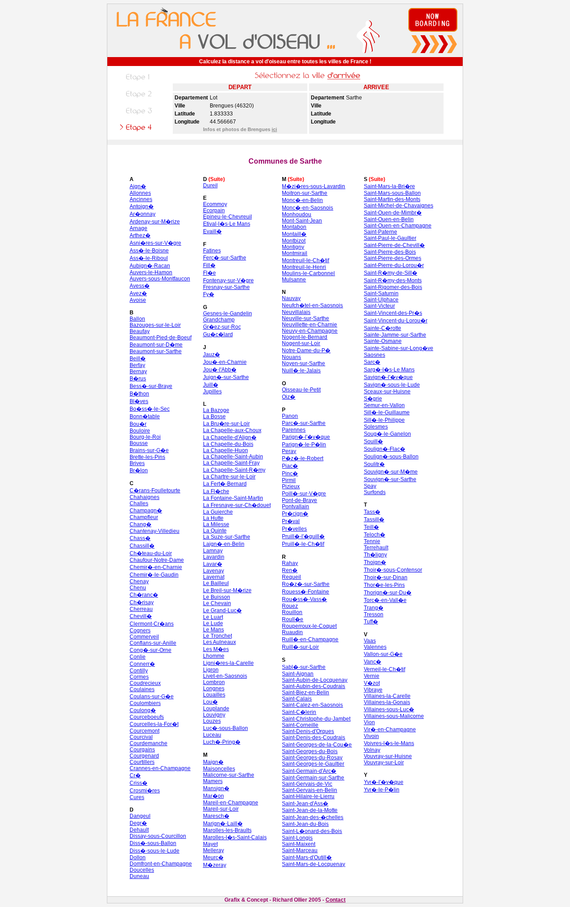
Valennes (375, 647)
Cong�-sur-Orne (150, 650)
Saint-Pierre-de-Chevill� (394, 245)
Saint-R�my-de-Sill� (390, 273)
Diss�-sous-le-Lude (154, 851)
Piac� (290, 466)
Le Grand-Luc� (222, 610)
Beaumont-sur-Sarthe (156, 351)
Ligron (211, 670)
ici (274, 129)
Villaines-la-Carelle (387, 696)
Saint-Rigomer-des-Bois (393, 287)
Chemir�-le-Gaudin (154, 575)
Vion (369, 722)
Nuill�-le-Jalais (301, 370)
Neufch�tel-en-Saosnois (312, 305)
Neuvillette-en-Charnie (309, 325)
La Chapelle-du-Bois (228, 444)
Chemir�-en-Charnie (156, 567)
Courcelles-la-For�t (154, 724)
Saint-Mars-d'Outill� (307, 857)
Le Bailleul (216, 583)
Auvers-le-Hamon (151, 272)
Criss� (138, 783)
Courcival (141, 737)
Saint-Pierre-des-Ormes (392, 258)
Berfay (137, 365)
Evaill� (212, 231)
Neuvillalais (296, 312)
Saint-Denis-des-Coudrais (313, 737)
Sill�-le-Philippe (384, 420)
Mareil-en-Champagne (230, 803)
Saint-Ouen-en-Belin (389, 219)
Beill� (138, 358)
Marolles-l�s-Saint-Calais (235, 837)
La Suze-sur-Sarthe (226, 537)
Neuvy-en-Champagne (310, 331)
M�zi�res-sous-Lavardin (313, 186)
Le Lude (213, 623)
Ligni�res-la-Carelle (228, 663)
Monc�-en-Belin (302, 200)
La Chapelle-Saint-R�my (234, 470)
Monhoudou (296, 214)
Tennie (372, 541)
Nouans (291, 357)
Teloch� (374, 535)
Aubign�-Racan (150, 266)
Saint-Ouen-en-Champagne (398, 226)
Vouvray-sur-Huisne (388, 756)
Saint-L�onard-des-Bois (312, 831)
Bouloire (140, 431)
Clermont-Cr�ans (152, 624)
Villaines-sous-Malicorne (394, 716)
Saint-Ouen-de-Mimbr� (393, 213)
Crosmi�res (145, 790)
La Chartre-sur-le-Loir (229, 477)
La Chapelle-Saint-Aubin (233, 457)
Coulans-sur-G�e (152, 696)
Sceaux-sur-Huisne (387, 391)
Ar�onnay (142, 214)
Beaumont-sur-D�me (156, 345)
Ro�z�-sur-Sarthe (306, 584)
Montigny (293, 247)
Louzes (212, 721)
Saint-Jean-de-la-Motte (310, 810)
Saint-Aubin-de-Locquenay (314, 680)
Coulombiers (145, 703)
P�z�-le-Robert (302, 458)
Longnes (213, 688)
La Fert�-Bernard (225, 484)
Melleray (213, 850)
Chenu (138, 588)
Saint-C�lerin (299, 712)
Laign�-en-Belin (223, 544)
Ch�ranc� (144, 595)
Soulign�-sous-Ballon (391, 457)
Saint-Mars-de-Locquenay (313, 864)
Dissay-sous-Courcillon (158, 836)
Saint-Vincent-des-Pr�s (393, 313)
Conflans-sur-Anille (153, 643)
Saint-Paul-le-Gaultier (390, 238)
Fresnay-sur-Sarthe (226, 287)
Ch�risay (142, 602)
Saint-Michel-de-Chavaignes (398, 205)
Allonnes (140, 193)
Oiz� (288, 397)
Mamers (213, 781)
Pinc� (290, 473)
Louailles (214, 695)
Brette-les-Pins (147, 457)
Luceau (212, 735)
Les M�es (216, 649)
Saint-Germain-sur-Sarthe (313, 778)
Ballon (137, 319)
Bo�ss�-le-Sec (150, 409)
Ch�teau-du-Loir (151, 553)
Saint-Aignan (298, 674)
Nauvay (291, 298)
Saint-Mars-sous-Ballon (392, 193)
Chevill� (141, 616)
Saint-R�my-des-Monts (393, 280)
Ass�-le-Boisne (149, 250)
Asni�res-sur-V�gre (155, 243)
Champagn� (146, 510)
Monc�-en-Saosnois (307, 208)
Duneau (139, 876)
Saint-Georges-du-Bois (310, 751)
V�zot (372, 683)
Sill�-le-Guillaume (387, 412)
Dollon (138, 857)
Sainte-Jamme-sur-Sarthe (395, 335)
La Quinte (215, 531)
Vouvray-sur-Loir (384, 762)
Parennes (293, 430)
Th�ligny (375, 555)
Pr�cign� (295, 514)
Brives (137, 463)
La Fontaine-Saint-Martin (233, 498)
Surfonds (375, 492)
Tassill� (374, 519)
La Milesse (216, 524)
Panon (290, 416)
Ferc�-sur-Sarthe (224, 258)
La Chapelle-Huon (225, 450)
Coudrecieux (145, 683)
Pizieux (291, 486)
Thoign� (375, 562)
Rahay (290, 563)
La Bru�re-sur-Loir (226, 424)
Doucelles (142, 870)
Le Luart (213, 617)
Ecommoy (215, 204)
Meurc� (213, 857)
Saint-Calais (297, 699)
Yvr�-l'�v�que (383, 782)
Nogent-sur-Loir (301, 343)
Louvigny (214, 715)
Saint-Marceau (300, 850)
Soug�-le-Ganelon (387, 434)
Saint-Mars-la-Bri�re (389, 186)
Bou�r (138, 424)
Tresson (373, 614)
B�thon (139, 394)
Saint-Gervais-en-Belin (309, 790)
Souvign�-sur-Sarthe (390, 479)
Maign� (213, 762)
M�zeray (214, 865)
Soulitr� (374, 464)
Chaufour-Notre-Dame (157, 560)
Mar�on (213, 796)
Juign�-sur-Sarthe (226, 377)
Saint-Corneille (300, 725)
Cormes (139, 677)
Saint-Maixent (298, 844)
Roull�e (292, 619)
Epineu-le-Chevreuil (227, 217)
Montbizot (293, 241)
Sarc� (372, 362)
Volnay (372, 750)
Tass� (372, 512)
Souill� (373, 441)
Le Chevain (217, 603)
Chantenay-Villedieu (154, 531)
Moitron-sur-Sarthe (304, 193)
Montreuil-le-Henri (304, 267)
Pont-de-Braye (299, 500)
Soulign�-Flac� (384, 449)
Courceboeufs (147, 717)
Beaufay (140, 331)
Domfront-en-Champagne (161, 864)
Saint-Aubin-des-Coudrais (313, 686)
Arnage (138, 228)
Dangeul (140, 816)
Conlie (138, 657)
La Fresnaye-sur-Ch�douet (237, 505)
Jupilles (212, 391)
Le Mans (213, 630)
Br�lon (139, 470)
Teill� (371, 527)
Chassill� (142, 546)
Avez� (138, 293)
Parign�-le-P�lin (304, 444)
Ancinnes (141, 199)
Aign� (138, 186)
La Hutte (213, 518)
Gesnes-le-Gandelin (227, 313)
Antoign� (142, 206)
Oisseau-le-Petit (301, 390)
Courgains (142, 749)
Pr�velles (294, 529)
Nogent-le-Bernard (304, 337)
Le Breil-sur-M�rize (227, 590)
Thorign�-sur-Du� (387, 593)
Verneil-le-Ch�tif (384, 669)
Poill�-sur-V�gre (304, 494)
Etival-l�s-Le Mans (226, 224)
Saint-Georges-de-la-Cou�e (317, 745)
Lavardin (213, 557)
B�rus (138, 378)
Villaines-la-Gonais (387, 702)
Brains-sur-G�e (149, 450)
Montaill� (294, 234)
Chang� (140, 524)
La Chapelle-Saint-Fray (231, 463)
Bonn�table (145, 416)
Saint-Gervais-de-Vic (307, 784)
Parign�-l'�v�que (306, 437)
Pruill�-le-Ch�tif (303, 544)
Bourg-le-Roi (145, 437)
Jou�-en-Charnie (225, 362)
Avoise (138, 300)
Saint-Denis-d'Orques (308, 731)
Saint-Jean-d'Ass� (305, 803)
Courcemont (144, 731)
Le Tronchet (217, 636)
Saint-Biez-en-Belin (305, 692)
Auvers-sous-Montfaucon (160, 279)
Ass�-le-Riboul (149, 258)
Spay (370, 486)
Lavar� (212, 564)
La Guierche (218, 512)
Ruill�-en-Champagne (310, 639)
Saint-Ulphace (381, 300)
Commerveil (144, 637)
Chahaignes (144, 497)
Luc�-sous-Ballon (225, 728)
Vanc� (372, 662)
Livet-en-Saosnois (225, 676)
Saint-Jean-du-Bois (305, 824)
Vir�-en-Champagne (390, 729)
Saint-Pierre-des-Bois (390, 252)
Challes (139, 503)
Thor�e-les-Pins (384, 585)
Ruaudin (292, 632)
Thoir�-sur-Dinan (385, 577)
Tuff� (371, 621)
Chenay (139, 581)
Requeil (291, 577)
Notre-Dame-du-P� (306, 350)
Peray (289, 451)
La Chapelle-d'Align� (229, 437)
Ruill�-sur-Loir (300, 647)
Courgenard (144, 756)
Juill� (210, 385)
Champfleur (144, 517)
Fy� (208, 294)
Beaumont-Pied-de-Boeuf (160, 337)
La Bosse (214, 416)
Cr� (135, 775)
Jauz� (211, 354)
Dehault (139, 830)
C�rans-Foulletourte (155, 490)
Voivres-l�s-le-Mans (389, 743)
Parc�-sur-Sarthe (304, 423)
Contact (336, 900)
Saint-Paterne (380, 232)
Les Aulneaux (219, 642)
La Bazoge (216, 410)
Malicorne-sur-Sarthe (228, 775)
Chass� (140, 538)
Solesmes (376, 427)
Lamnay (213, 551)
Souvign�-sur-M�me (391, 472)
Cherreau (141, 609)
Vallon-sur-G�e (383, 654)
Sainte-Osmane (383, 341)
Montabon (294, 227)
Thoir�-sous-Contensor (393, 570)
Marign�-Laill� (223, 823)
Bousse (139, 443)
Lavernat (213, 577)
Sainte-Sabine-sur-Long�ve (398, 348)
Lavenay (213, 571)
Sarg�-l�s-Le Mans (389, 370)
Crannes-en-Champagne (160, 768)
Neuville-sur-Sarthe (305, 318)
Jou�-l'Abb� (219, 370)
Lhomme (213, 656)
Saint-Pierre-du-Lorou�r (394, 265)
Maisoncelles (219, 769)
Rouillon (292, 612)
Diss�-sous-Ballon (153, 843)
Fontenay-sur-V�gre (228, 280)
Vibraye (373, 690)
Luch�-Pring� (221, 742)
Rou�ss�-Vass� (304, 599)
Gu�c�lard (218, 334)
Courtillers (142, 762)
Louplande (216, 708)
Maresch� (216, 816)
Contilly (139, 671)
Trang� (373, 608)
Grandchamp (219, 320)
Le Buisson (216, 597)
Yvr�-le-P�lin (381, 790)
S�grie (373, 399)
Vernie (371, 676)
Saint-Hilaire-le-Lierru (308, 796)
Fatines (212, 250)
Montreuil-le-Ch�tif (305, 260)
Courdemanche (148, 743)
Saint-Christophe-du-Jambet (316, 719)
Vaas (370, 641)
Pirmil (289, 480)
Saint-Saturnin (381, 293)
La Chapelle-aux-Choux (232, 430)
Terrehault (376, 547)
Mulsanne (294, 279)
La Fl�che (216, 491)
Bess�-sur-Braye (151, 386)
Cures (137, 797)
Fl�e (209, 273)
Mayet (210, 844)
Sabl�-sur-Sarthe (304, 667)
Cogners (140, 630)
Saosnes (374, 355)
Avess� (140, 286)
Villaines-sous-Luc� (389, 709)
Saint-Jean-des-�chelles (312, 817)
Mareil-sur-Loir (221, 809)
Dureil (210, 185)
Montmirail (294, 253)
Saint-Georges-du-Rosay (312, 757)
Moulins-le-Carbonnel (308, 273)
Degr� (138, 823)
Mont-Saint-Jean (302, 221)
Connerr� (142, 664)
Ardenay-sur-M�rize (155, 222)
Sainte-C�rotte (382, 328)
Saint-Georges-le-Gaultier (313, 764)
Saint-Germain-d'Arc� (309, 771)
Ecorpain (214, 210)
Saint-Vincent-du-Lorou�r (396, 320)
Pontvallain (295, 506)
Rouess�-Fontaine (305, 592)
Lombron (214, 682)
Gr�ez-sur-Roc (222, 327)
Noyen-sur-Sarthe (303, 363)
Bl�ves (139, 401)
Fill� (209, 265)
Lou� (210, 702)
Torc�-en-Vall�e (385, 600)
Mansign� (216, 788)
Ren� (289, 570)
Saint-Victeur (379, 306)
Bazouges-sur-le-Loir (155, 325)
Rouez (290, 606)
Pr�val (291, 521)
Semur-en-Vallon (384, 405)
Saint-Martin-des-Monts (392, 199)
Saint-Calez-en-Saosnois (312, 705)
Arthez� (140, 235)
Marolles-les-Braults (227, 830)
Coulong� (143, 710)
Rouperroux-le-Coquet (309, 626)
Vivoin (371, 736)
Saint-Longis (297, 838)
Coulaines (142, 689)
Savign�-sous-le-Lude (392, 385)
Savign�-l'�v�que (388, 377)
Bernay (138, 371)
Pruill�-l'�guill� (303, 536)
